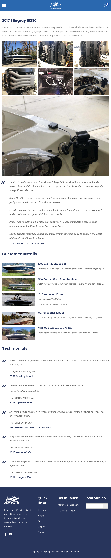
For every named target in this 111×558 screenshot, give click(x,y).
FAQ (40, 521)
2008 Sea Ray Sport (21, 376)
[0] (105, 5)
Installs (41, 515)
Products (42, 510)
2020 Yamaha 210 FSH (50, 294)
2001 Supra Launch (20, 402)
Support (41, 526)
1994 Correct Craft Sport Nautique (57, 279)
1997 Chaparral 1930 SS (51, 313)
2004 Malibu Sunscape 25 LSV (54, 328)
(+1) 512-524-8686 (66, 510)
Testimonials (14, 348)
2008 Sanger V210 (20, 477)
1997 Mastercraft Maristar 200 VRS (30, 427)
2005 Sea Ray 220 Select (51, 264)
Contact (41, 532)
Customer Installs (19, 254)
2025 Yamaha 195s (20, 452)
